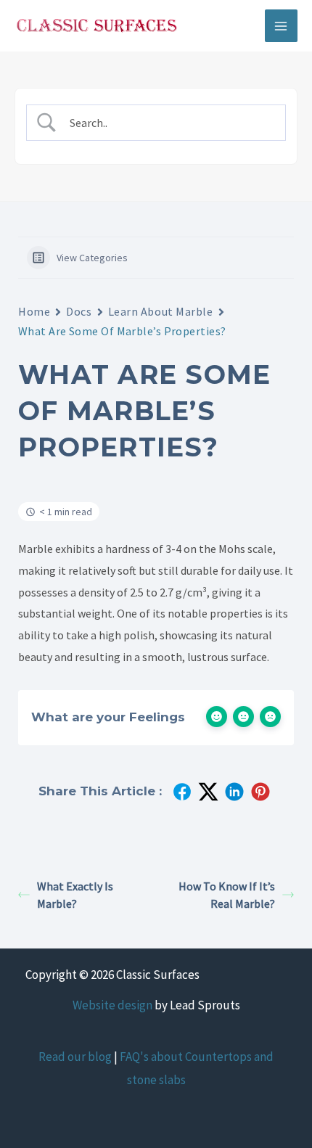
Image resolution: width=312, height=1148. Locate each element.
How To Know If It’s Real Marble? (226, 895)
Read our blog (75, 1057)
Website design (112, 1005)
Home (34, 311)
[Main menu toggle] (281, 26)
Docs (78, 311)
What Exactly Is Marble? (75, 895)
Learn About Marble (160, 311)
